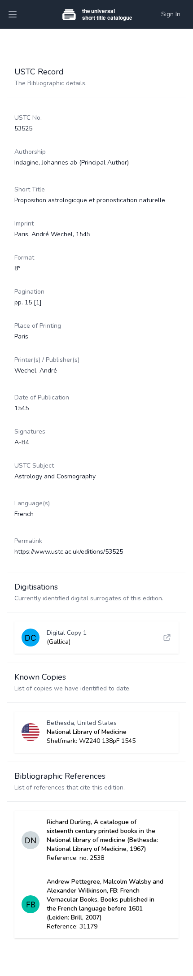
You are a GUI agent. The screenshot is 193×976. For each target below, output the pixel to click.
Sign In (170, 14)
